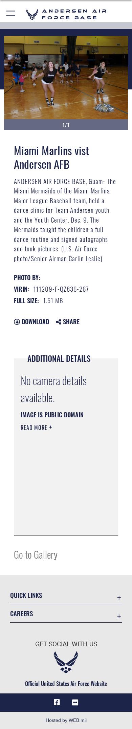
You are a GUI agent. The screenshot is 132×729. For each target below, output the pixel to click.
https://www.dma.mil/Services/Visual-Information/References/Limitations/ (62, 522)
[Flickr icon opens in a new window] (75, 702)
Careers (21, 613)
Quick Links (26, 595)
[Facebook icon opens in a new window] (57, 702)
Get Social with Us (66, 644)
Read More (35, 427)
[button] (11, 14)
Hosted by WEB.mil (66, 720)
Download (34, 321)
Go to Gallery (36, 554)
